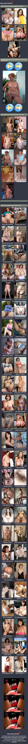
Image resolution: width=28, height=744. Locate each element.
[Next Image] (18, 70)
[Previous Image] (9, 70)
